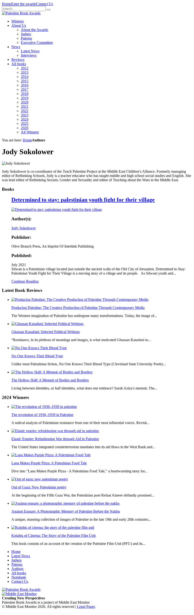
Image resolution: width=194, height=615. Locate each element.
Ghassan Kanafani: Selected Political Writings (45, 332)
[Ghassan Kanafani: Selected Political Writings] (47, 324)
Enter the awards (23, 4)
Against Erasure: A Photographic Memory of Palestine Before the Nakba (65, 511)
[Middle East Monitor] (19, 594)
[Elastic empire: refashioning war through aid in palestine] (55, 431)
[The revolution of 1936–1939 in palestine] (44, 407)
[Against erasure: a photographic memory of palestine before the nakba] (65, 503)
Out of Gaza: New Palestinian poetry (38, 487)
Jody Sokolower (23, 228)
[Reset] (48, 9)
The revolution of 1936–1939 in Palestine (42, 415)
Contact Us (44, 4)
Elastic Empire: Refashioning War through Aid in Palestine (55, 439)
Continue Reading (25, 281)
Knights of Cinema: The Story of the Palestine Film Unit (53, 536)
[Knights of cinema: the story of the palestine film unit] (52, 527)
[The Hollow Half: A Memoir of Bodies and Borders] (52, 372)
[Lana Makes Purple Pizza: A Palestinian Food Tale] (51, 455)
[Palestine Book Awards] (21, 590)
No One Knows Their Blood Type (37, 356)
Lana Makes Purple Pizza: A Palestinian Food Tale (49, 463)
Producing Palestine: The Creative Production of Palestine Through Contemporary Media (78, 308)
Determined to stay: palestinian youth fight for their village (83, 200)
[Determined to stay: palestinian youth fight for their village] (56, 210)
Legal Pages (86, 607)
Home (6, 4)
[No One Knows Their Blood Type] (39, 348)
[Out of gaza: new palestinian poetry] (39, 479)
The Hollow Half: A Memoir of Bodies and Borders (50, 380)
